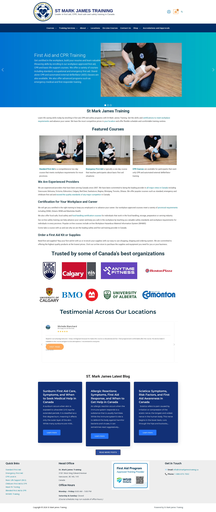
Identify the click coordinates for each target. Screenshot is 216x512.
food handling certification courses (86, 215)
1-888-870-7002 (181, 474)
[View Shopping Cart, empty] (175, 11)
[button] (182, 12)
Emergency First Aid (14, 473)
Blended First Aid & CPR (16, 490)
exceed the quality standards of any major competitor (78, 195)
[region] (108, 69)
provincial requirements (168, 207)
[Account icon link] (169, 12)
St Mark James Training (84, 10)
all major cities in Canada (157, 188)
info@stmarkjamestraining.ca (186, 469)
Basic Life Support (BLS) (16, 480)
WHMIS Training (13, 494)
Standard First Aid (13, 469)
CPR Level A (11, 476)
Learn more (52, 432)
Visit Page (55, 347)
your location (109, 121)
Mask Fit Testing (13, 487)
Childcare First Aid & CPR (16, 483)
